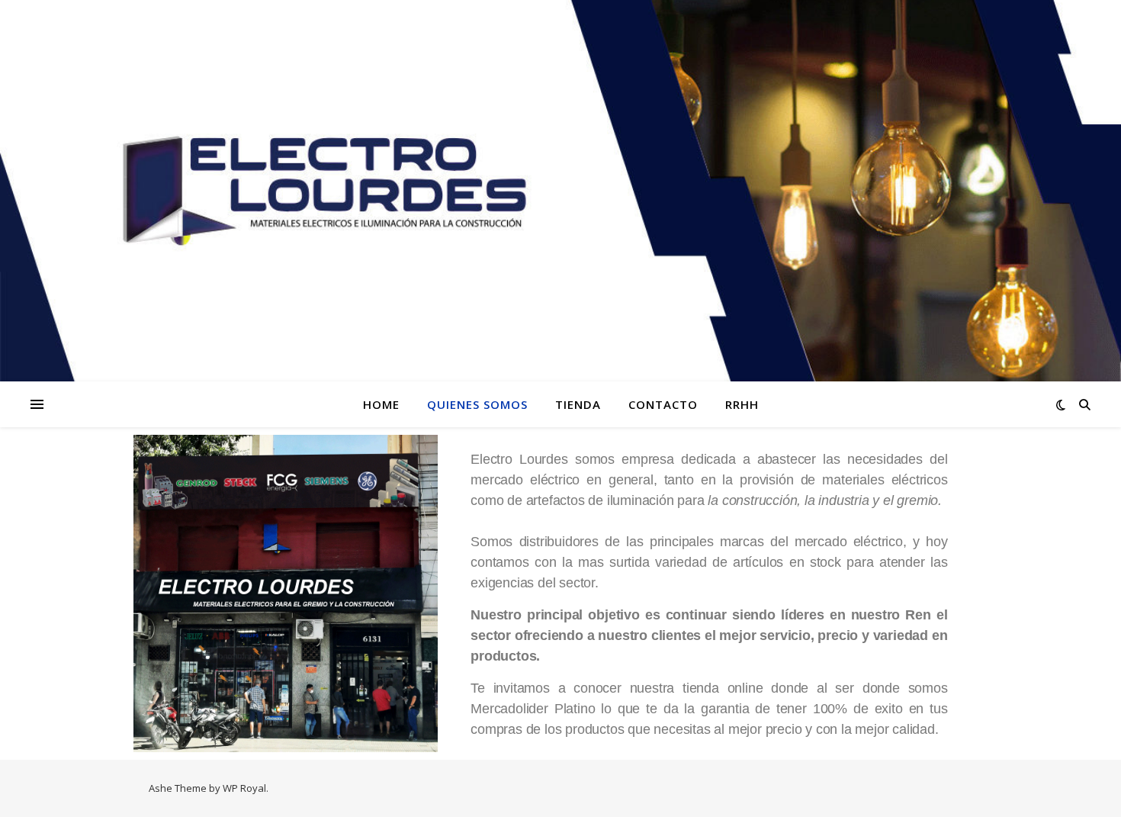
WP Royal (244, 788)
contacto (663, 404)
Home (381, 404)
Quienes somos (477, 404)
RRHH (742, 404)
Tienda (578, 404)
